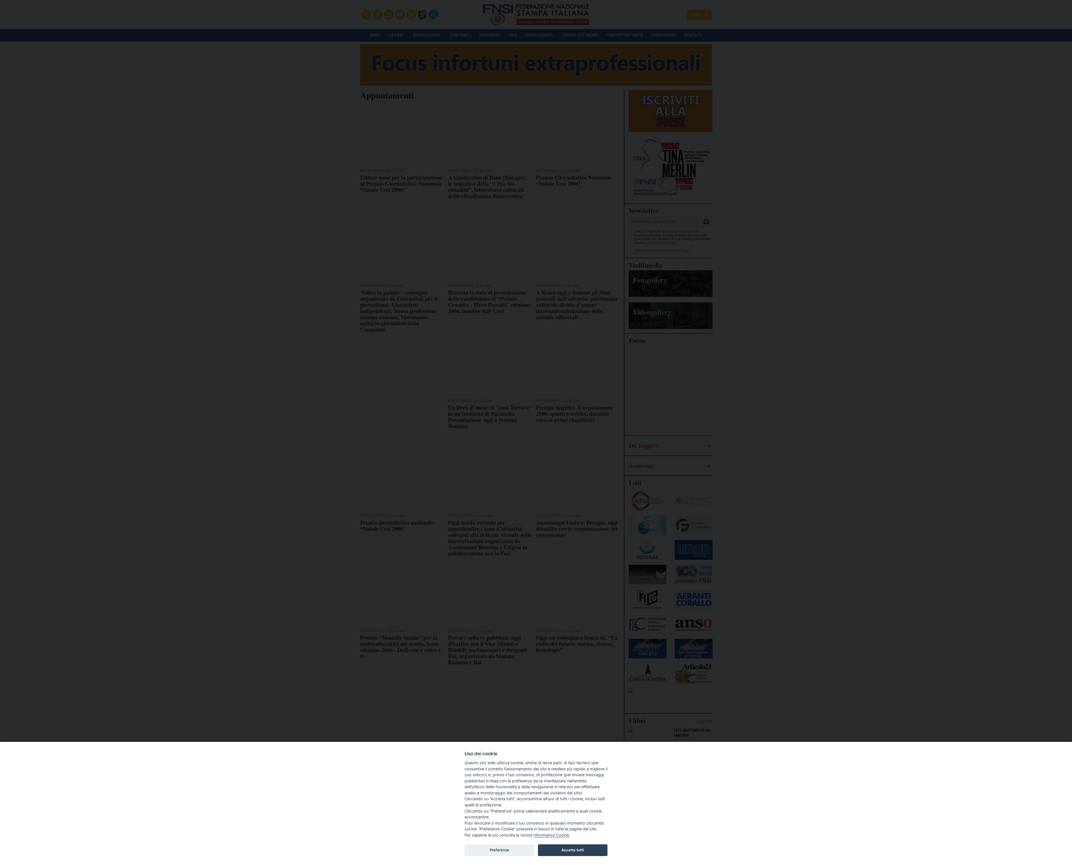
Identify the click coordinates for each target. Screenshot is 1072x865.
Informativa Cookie (551, 835)
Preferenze (499, 850)
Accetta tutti (572, 850)
